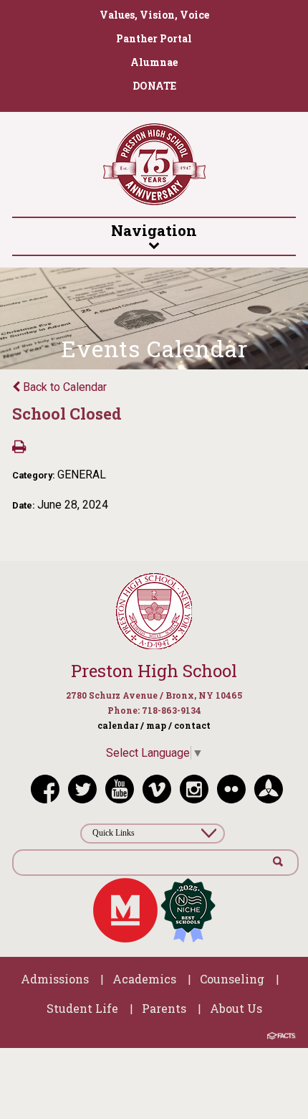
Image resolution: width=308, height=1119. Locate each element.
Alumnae (154, 62)
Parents (164, 1008)
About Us (236, 1008)
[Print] (19, 448)
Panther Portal (154, 38)
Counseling (232, 978)
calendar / (120, 725)
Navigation (154, 230)
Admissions (55, 978)
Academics (144, 978)
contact (192, 725)
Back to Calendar (63, 387)
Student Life (82, 1008)
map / (159, 725)
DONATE (154, 86)
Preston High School (154, 670)
